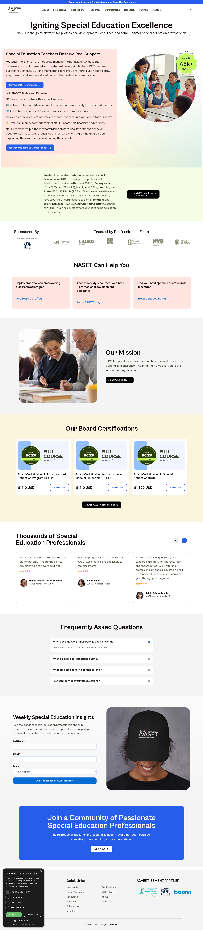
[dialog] (23, 897)
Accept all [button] (14, 914)
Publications (78, 9)
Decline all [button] (32, 914)
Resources (95, 9)
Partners (143, 9)
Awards (157, 9)
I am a (16, 766)
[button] (191, 10)
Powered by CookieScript (23, 924)
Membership (60, 9)
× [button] (41, 871)
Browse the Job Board (151, 298)
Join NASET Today (88, 302)
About (45, 9)
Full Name (19, 741)
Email (16, 753)
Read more (24, 886)
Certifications (112, 9)
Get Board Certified (29, 298)
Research (129, 9)
